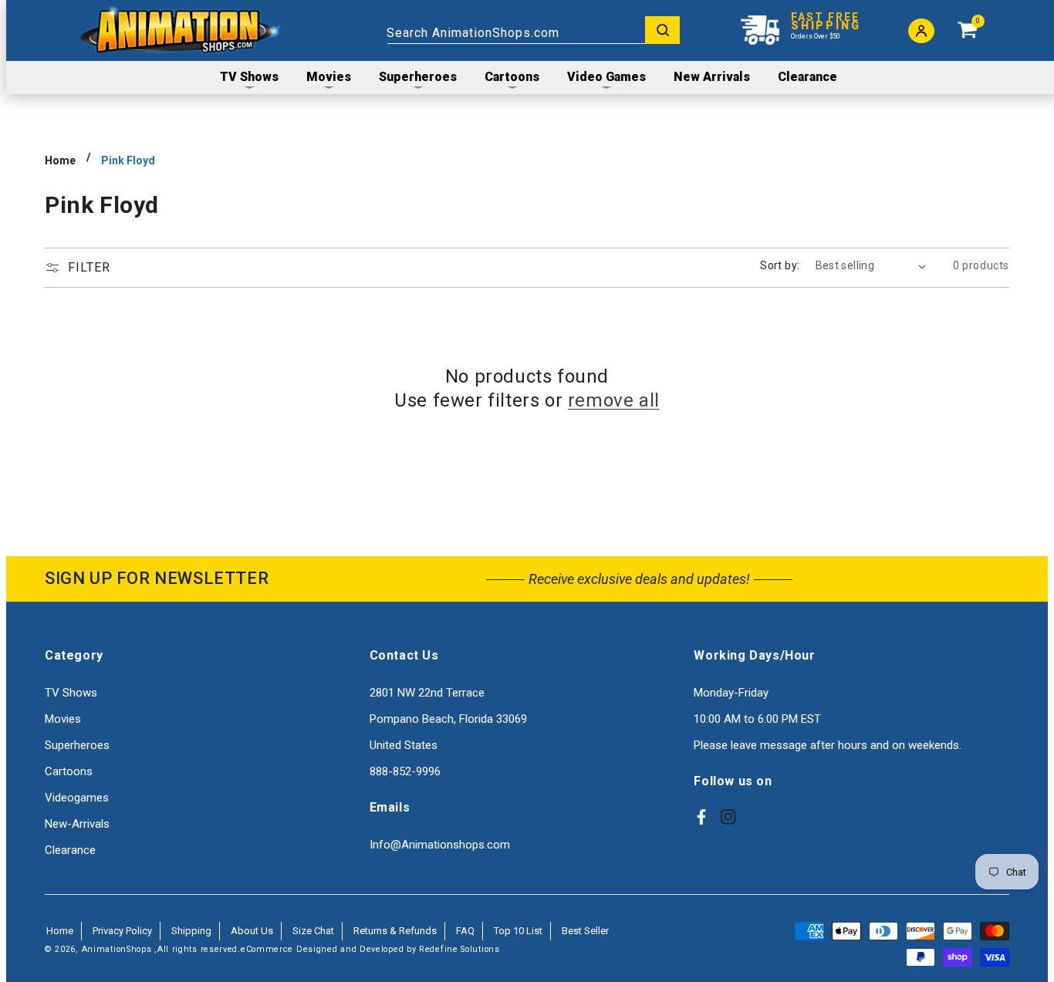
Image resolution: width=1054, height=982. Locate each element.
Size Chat (313, 930)
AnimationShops (117, 949)
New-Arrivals (77, 824)
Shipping (191, 930)
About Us (252, 930)
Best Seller (585, 930)
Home (60, 160)
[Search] (662, 30)
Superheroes (77, 745)
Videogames (77, 798)
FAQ (465, 930)
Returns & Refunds (395, 930)
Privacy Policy (122, 930)
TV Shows (71, 693)
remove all (614, 400)
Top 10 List (518, 930)
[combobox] (533, 30)
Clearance (70, 850)
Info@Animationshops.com (440, 845)
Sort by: (779, 265)
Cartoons (69, 771)
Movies (63, 719)
